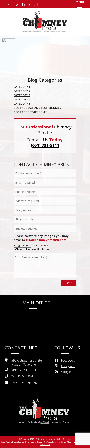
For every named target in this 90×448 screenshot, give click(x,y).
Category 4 (22, 99)
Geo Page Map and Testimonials (37, 108)
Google (66, 372)
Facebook (68, 360)
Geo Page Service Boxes (30, 112)
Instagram (68, 366)
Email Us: (24, 383)
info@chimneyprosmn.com (46, 240)
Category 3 (22, 95)
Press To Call (22, 4)
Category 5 (22, 103)
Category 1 (22, 87)
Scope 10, (41, 441)
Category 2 (22, 91)
